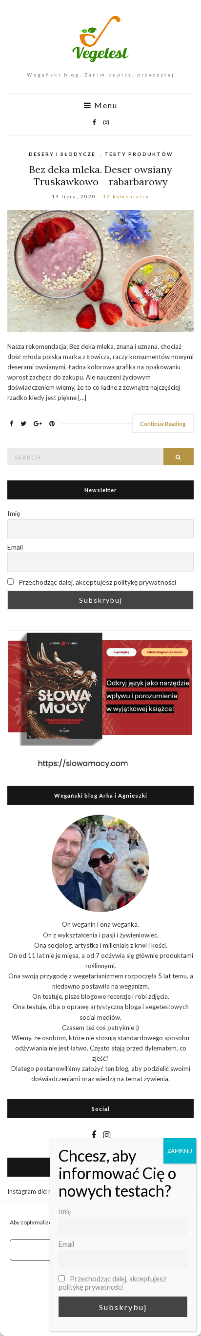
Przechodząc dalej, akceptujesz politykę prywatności (96, 582)
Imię (13, 513)
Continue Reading (162, 423)
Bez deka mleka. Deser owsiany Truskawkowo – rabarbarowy (100, 175)
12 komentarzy (126, 196)
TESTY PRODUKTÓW (138, 154)
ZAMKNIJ (179, 1150)
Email (15, 547)
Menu (105, 105)
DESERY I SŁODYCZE (62, 154)
